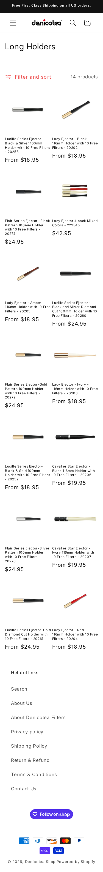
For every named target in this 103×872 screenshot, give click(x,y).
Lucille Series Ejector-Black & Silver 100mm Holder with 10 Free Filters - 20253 (27, 145)
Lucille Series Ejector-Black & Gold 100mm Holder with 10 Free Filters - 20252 (27, 472)
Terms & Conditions (34, 774)
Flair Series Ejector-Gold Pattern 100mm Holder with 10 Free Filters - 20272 (26, 390)
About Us (21, 703)
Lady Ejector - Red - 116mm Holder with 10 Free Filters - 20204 (75, 634)
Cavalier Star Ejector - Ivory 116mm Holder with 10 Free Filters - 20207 (73, 552)
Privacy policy (27, 731)
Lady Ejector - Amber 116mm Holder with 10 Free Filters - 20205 (28, 307)
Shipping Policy (29, 746)
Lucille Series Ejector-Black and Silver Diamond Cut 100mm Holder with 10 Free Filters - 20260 (74, 309)
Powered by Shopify (76, 861)
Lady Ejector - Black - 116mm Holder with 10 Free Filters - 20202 (75, 143)
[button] (13, 23)
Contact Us (24, 788)
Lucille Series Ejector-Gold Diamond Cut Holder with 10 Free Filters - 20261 (28, 634)
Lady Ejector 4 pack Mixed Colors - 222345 (75, 223)
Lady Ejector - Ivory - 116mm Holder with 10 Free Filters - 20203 (75, 388)
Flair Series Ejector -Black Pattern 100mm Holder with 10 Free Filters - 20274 (27, 227)
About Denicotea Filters (38, 717)
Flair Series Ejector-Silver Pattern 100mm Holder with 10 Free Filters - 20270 (27, 554)
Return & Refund (30, 760)
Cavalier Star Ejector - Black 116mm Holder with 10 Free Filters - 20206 (73, 470)
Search (19, 689)
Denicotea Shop (40, 861)
